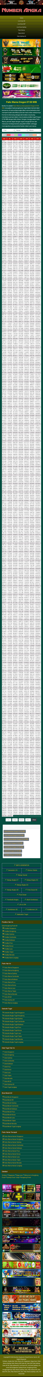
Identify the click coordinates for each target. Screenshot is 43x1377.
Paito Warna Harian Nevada (13, 1163)
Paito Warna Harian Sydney (12, 1142)
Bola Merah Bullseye (10, 1109)
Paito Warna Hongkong (11, 970)
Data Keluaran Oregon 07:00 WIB (14, 831)
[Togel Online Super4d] (21, 60)
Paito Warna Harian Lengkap (13, 1166)
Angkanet (15, 1367)
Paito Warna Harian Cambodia (13, 1145)
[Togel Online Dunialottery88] (21, 1299)
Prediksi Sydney (9, 934)
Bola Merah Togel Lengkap (12, 1126)
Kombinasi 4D (12, 909)
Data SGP (29, 1363)
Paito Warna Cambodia (11, 976)
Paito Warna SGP (16, 1363)
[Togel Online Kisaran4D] (21, 69)
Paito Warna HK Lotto (34, 1369)
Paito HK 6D (21, 33)
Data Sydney (8, 1058)
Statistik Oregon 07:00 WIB (12, 851)
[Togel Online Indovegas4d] (21, 1350)
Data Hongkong (9, 1055)
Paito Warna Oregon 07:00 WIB (21, 102)
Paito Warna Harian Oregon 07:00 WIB (16, 839)
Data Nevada (8, 1078)
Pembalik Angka (12, 900)
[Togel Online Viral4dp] (21, 94)
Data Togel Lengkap (10, 1087)
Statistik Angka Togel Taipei (13, 1036)
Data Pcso (7, 1066)
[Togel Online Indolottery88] (21, 1316)
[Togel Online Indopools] (21, 1333)
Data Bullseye (8, 1063)
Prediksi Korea (8, 946)
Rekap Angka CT (12, 880)
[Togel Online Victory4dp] (21, 1205)
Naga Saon (34, 1361)
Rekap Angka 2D (22, 885)
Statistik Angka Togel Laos (12, 1033)
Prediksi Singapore (10, 928)
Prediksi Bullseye (9, 940)
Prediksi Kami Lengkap (11, 958)
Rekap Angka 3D (32, 880)
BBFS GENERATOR (22, 865)
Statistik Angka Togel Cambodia (14, 1021)
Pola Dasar (22, 895)
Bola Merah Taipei (10, 1120)
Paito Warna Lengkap (11, 1003)
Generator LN (12, 870)
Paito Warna (21, 30)
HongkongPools (7, 1369)
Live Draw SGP (21, 24)
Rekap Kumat (22, 875)
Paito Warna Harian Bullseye (13, 1148)
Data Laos (7, 1072)
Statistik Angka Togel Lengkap (13, 1042)
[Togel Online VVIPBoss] (21, 43)
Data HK (24, 1363)
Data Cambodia (9, 1061)
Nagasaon (11, 1175)
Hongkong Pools (26, 1177)
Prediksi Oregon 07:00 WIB (12, 855)
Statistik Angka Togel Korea (13, 1030)
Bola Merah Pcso (9, 1112)
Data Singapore (9, 1052)
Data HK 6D (7, 1081)
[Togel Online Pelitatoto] (21, 86)
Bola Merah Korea (10, 1114)
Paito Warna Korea (10, 985)
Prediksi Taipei (8, 952)
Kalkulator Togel (22, 914)
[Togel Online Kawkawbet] (21, 1214)
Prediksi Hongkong (10, 931)
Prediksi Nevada (9, 955)
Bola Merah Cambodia (11, 1106)
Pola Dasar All (32, 890)
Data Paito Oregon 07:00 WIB (13, 843)
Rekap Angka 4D (12, 890)
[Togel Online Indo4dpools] (21, 1273)
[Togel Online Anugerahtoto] (21, 1307)
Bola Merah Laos (9, 1117)
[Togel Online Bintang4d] (21, 1239)
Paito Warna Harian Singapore (13, 1136)
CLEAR (4, 135)
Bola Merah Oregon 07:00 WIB (13, 847)
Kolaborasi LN (32, 909)
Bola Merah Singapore (11, 1097)
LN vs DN (22, 905)
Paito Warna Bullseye (11, 979)
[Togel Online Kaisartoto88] (21, 1265)
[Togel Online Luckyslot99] (21, 1282)
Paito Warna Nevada (10, 994)
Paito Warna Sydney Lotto (20, 1369)
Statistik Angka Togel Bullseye (13, 1024)
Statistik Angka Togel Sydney (13, 1018)
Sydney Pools (22, 1367)
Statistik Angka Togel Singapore (14, 1012)
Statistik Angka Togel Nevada (13, 1039)
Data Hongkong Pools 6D (9, 926)
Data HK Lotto (6, 1371)
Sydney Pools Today (13, 1177)
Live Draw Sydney (21, 27)
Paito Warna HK (19, 1361)
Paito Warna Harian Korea (12, 1154)
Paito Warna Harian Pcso (12, 1151)
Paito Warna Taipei (10, 991)
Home (21, 18)
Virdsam (4, 1175)
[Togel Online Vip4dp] (21, 1290)
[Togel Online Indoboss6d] (21, 1197)
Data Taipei (7, 1075)
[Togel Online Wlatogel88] (21, 1248)
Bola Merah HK (9, 1100)
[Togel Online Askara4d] (21, 1231)
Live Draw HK (21, 21)
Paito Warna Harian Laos (12, 1157)
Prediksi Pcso (8, 943)
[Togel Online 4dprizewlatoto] (21, 1256)
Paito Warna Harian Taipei (12, 1160)
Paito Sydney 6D (21, 36)
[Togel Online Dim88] (21, 52)
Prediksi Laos (8, 949)
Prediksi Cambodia (10, 937)
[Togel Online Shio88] (21, 1341)
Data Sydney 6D (9, 1084)
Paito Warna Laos (9, 988)
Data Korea (7, 1069)
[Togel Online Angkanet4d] (21, 1324)
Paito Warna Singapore (11, 967)
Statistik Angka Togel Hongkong (14, 1015)
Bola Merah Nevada (10, 1123)
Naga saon (19, 1175)
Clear (34, 820)
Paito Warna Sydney (10, 973)
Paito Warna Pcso (9, 982)
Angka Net (11, 1361)
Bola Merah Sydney (10, 1103)
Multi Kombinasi (32, 900)
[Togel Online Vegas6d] (21, 1222)
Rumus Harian (32, 870)
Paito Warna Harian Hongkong (13, 1139)
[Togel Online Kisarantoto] (21, 77)
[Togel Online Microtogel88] (21, 1188)
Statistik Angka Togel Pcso (12, 1027)
